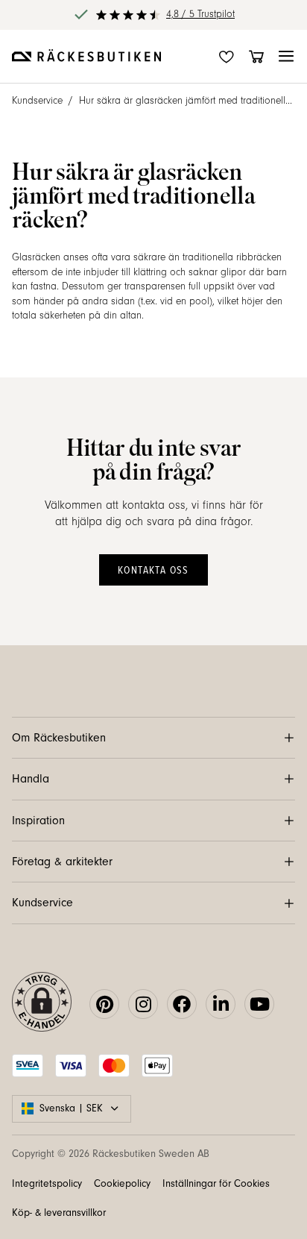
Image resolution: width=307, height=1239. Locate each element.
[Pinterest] (104, 1004)
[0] (256, 57)
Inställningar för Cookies (216, 1184)
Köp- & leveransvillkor (59, 1213)
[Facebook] (182, 1004)
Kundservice (37, 101)
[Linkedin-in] (220, 1004)
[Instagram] (143, 1004)
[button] (286, 57)
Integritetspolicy (47, 1184)
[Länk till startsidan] (86, 56)
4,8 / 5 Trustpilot (200, 14)
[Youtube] (259, 1004)
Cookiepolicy (122, 1184)
